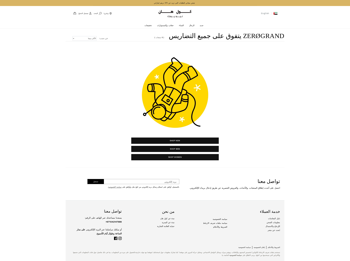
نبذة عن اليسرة (168, 222)
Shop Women (175, 157)
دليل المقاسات (274, 218)
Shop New (175, 141)
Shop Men (175, 149)
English (265, 13)
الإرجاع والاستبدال (273, 226)
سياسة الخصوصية (115, 187)
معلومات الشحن (273, 222)
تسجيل (95, 182)
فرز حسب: (103, 38)
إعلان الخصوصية (259, 247)
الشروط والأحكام (220, 227)
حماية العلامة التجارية (165, 226)
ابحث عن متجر (274, 230)
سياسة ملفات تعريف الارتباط (215, 223)
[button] (275, 13)
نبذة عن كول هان (167, 218)
